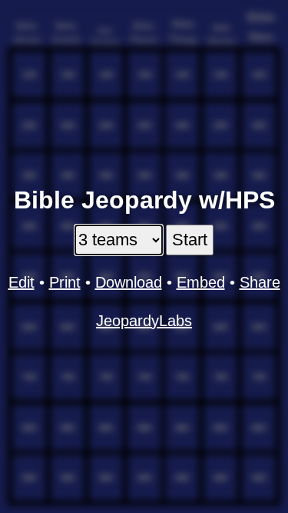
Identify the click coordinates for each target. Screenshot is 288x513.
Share (260, 282)
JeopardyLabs (144, 320)
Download (128, 282)
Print (65, 282)
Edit (21, 282)
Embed (201, 282)
